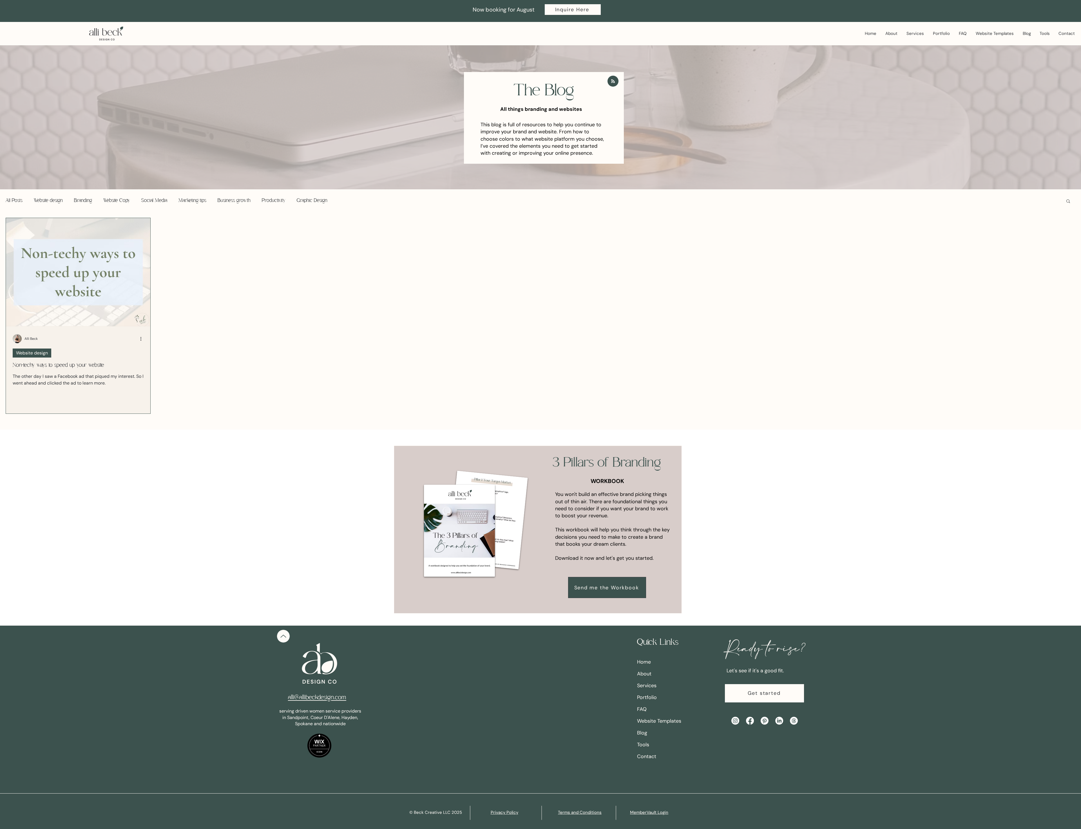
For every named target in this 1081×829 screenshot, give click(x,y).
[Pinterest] (765, 721)
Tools (643, 744)
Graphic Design (312, 201)
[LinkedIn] (779, 721)
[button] (573, 9)
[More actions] (142, 338)
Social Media (154, 201)
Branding (83, 201)
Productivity (273, 201)
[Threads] (794, 721)
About (644, 673)
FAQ (642, 709)
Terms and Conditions (580, 812)
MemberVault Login (649, 812)
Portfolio (647, 697)
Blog (642, 732)
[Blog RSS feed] (612, 81)
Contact (646, 756)
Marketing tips (192, 201)
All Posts (14, 201)
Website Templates (659, 721)
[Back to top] (283, 636)
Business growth (234, 201)
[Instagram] (735, 721)
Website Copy (116, 201)
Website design (48, 201)
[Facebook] (750, 721)
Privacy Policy (504, 812)
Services (646, 685)
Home (644, 662)
